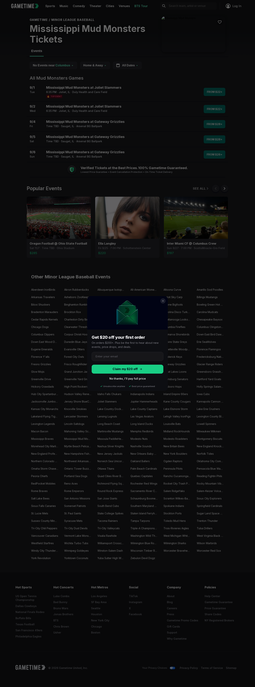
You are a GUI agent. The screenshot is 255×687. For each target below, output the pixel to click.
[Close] (163, 301)
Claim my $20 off (125, 369)
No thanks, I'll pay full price (127, 378)
